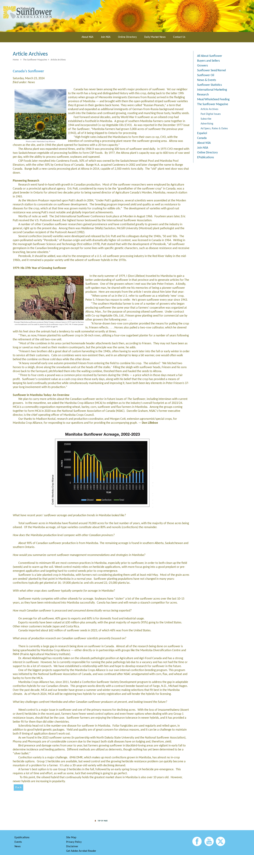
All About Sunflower (209, 56)
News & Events (206, 80)
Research (203, 94)
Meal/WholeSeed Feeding (213, 99)
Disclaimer (72, 846)
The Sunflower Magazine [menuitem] (35, 60)
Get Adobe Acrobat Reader (81, 851)
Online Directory (127, 37)
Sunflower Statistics (209, 85)
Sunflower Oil (205, 75)
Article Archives (209, 109)
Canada (202, 138)
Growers (202, 65)
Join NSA (105, 37)
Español (202, 133)
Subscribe (206, 119)
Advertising (207, 123)
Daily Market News (155, 37)
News (18, 846)
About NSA (87, 37)
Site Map (71, 837)
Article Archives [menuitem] (58, 60)
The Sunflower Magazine (212, 104)
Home (16, 60)
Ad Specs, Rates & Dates (214, 128)
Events (18, 842)
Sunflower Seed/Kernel (211, 70)
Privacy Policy (74, 842)
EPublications (205, 157)
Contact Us (179, 37)
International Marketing (212, 89)
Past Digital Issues (211, 114)
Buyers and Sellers (208, 60)
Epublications (22, 837)
